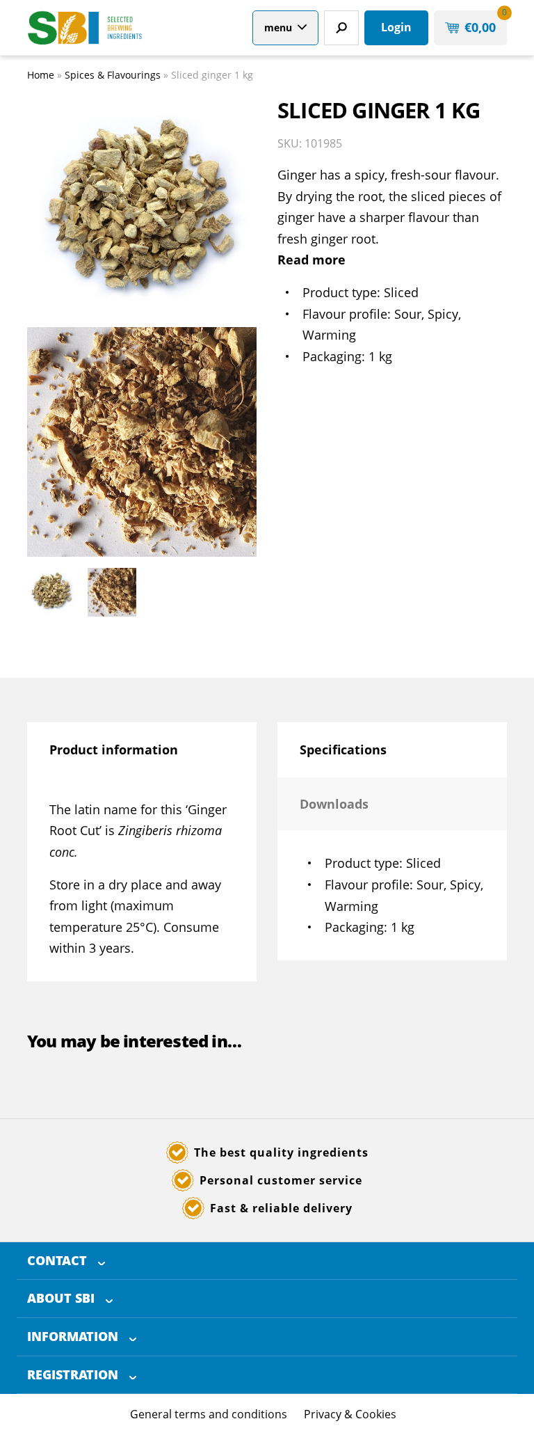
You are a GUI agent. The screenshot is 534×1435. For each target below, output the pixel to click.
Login (396, 27)
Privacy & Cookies (350, 1414)
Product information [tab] (113, 749)
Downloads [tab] (334, 803)
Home (40, 74)
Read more (311, 259)
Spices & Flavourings (113, 74)
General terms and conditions (208, 1414)
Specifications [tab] (343, 749)
